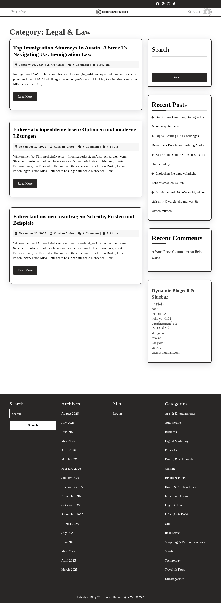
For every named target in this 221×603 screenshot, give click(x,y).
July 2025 (68, 533)
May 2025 (68, 551)
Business (171, 432)
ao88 (155, 308)
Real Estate (172, 533)
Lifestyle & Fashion (178, 514)
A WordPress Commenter (170, 251)
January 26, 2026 (31, 64)
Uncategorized (175, 579)
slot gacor (158, 333)
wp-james (58, 64)
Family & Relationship (180, 459)
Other (168, 523)
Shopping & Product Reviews (185, 542)
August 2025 (70, 523)
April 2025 (68, 560)
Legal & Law (174, 505)
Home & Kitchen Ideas (180, 487)
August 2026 (70, 413)
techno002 (159, 313)
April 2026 (68, 450)
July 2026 (68, 422)
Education (171, 450)
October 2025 (70, 505)
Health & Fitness (176, 477)
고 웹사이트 (160, 304)
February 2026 (71, 468)
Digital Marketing (177, 441)
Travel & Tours (175, 569)
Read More (27, 98)
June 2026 (68, 432)
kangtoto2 (158, 343)
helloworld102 (161, 318)
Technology (173, 560)
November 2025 (72, 496)
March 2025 (69, 569)
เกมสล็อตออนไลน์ (164, 323)
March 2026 (69, 459)
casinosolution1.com (166, 352)
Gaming (170, 468)
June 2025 (68, 542)
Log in (117, 413)
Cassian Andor (64, 146)
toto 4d (156, 338)
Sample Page (18, 11)
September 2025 (72, 514)
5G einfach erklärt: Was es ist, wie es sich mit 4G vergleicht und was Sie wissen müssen (178, 202)
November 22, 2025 (32, 146)
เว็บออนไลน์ (160, 328)
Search (197, 12)
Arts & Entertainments (180, 413)
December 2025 (72, 487)
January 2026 (70, 477)
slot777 (157, 347)
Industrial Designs (177, 496)
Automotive (173, 422)
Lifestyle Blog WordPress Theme (99, 597)
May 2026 (68, 441)
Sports (169, 551)
